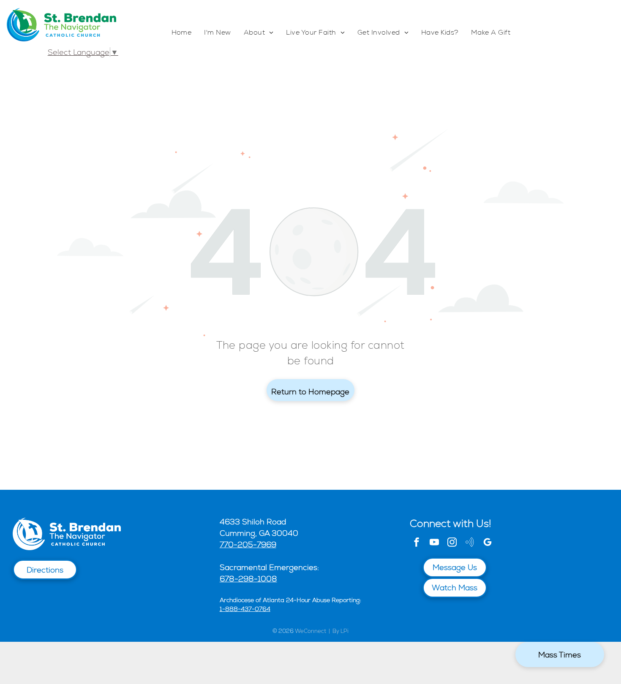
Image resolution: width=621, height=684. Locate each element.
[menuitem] (181, 32)
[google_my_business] (487, 543)
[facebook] (416, 543)
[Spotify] (470, 543)
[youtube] (434, 543)
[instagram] (452, 543)
